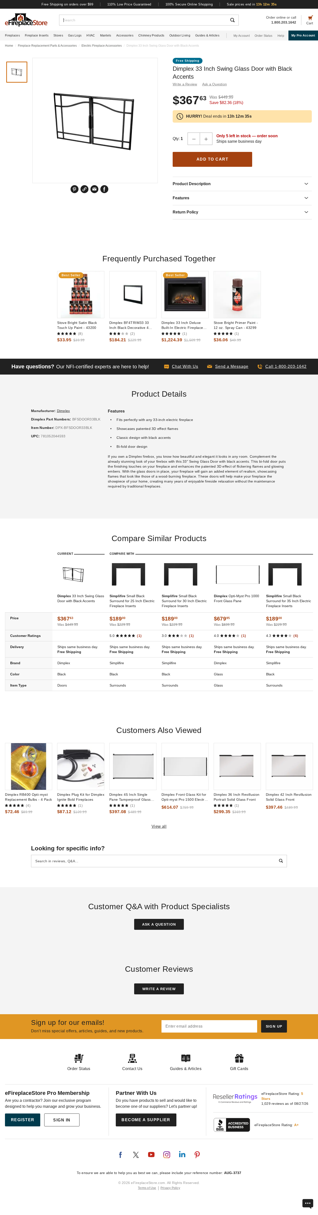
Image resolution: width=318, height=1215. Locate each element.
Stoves (58, 35)
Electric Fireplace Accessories (101, 45)
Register (23, 1120)
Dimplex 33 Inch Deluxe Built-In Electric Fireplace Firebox (182, 325)
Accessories (124, 35)
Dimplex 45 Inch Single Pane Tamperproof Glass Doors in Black (130, 797)
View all (159, 826)
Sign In (62, 1120)
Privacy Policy (170, 1188)
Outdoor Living (179, 35)
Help (281, 35)
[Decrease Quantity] (194, 139)
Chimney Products (151, 35)
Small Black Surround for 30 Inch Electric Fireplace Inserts (184, 601)
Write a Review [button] (185, 84)
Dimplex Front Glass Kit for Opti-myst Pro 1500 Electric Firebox (184, 797)
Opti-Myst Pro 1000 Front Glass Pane (236, 598)
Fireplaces (12, 35)
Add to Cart (213, 159)
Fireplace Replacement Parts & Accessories (47, 45)
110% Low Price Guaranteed (129, 4)
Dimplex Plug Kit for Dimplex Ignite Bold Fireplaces (80, 797)
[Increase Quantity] (206, 139)
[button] (227, 366)
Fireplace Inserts (36, 35)
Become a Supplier (145, 1120)
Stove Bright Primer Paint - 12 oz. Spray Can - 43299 (236, 325)
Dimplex (63, 411)
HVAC (90, 35)
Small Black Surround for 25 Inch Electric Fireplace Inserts (132, 601)
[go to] (80, 294)
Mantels (105, 35)
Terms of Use (147, 1188)
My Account (242, 35)
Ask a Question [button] (214, 84)
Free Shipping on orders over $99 (67, 4)
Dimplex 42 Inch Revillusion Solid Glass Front (289, 797)
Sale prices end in (252, 4)
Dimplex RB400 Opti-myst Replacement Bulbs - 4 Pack (28, 797)
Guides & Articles (207, 35)
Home (9, 45)
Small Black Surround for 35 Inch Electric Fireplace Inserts (288, 601)
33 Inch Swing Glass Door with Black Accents (80, 598)
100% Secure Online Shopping (189, 4)
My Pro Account (303, 35)
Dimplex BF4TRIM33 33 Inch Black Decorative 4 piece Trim (129, 325)
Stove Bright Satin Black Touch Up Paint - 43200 (77, 325)
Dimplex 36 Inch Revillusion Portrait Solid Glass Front (237, 797)
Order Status (264, 35)
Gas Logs (74, 35)
